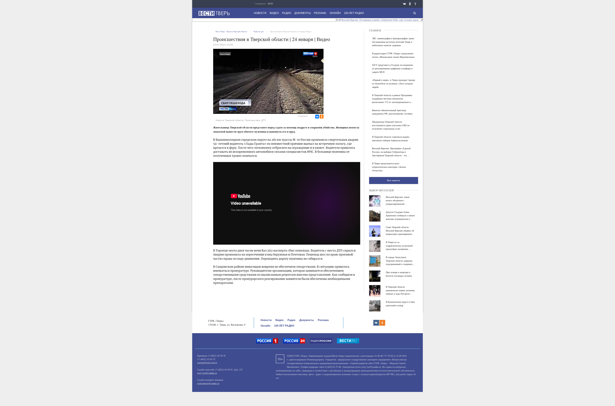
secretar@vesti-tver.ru (207, 362)
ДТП (263, 120)
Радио (286, 13)
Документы (302, 13)
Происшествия (252, 120)
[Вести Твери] (214, 13)
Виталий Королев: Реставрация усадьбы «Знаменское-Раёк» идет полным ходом (361, 20)
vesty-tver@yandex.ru (207, 372)
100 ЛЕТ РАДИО (354, 13)
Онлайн (335, 13)
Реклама (320, 13)
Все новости (393, 180)
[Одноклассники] (322, 116)
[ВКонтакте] (317, 116)
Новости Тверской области (229, 120)
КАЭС (270, 3)
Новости (260, 13)
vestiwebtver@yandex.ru (208, 383)
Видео (274, 13)
